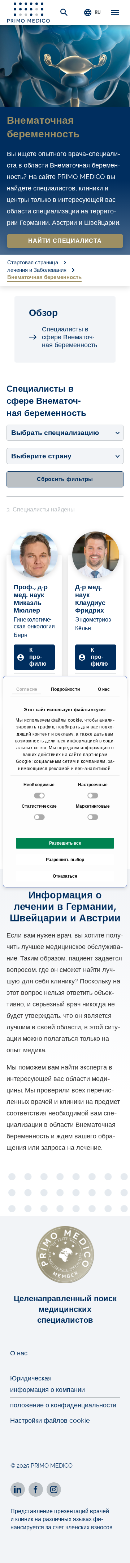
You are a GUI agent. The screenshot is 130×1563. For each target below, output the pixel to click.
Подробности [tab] (65, 689)
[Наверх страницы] (115, 1551)
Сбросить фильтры (65, 479)
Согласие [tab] (26, 689)
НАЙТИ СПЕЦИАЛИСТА (65, 241)
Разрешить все (65, 843)
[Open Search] (64, 13)
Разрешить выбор (65, 859)
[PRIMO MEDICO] (28, 12)
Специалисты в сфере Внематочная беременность (69, 337)
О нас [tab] (104, 689)
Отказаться (65, 876)
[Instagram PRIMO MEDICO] (54, 1489)
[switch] (93, 795)
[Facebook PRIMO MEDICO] (36, 1489)
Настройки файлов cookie (50, 1420)
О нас (18, 1353)
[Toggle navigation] (115, 12)
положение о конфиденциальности (63, 1405)
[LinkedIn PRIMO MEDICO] (17, 1489)
